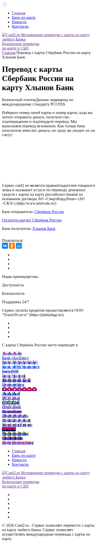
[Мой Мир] (19, 246)
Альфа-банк (12, 353)
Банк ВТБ (10, 371)
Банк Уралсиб (13, 376)
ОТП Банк (11, 402)
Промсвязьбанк (15, 416)
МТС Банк (11, 398)
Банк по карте (24, 17)
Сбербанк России (49, 212)
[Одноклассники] (12, 246)
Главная (18, 13)
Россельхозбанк (15, 434)
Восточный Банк (16, 380)
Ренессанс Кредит (17, 425)
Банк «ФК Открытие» (20, 367)
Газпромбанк (13, 384)
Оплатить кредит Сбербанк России (32, 220)
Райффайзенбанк (16, 420)
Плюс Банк (11, 407)
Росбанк (9, 429)
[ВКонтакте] (5, 246)
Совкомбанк (12, 438)
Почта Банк (12, 411)
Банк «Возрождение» (20, 362)
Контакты (20, 26)
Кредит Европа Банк (19, 389)
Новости (19, 22)
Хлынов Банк (43, 228)
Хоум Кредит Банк (18, 442)
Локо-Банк (11, 393)
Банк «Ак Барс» (15, 358)
